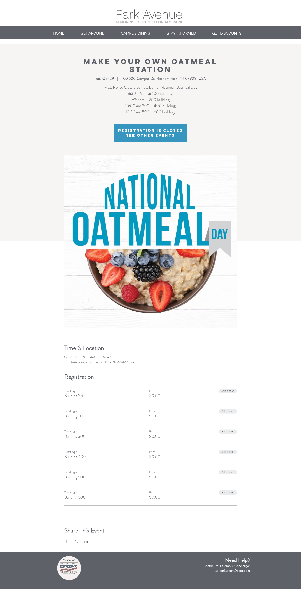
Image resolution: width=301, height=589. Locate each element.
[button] (98, 33)
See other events (150, 135)
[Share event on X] (76, 541)
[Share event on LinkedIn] (86, 541)
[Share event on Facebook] (66, 541)
